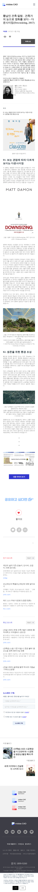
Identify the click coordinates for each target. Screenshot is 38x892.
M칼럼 (5, 31)
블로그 (23, 850)
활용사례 (16, 850)
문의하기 (28, 844)
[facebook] (19, 530)
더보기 (29, 558)
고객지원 (5, 854)
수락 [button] (15, 888)
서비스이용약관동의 (29, 854)
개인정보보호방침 (15, 854)
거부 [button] (22, 888)
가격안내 (21, 844)
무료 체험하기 (12, 844)
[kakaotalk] (13, 530)
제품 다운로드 (30, 850)
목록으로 (28, 41)
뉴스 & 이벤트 (7, 850)
